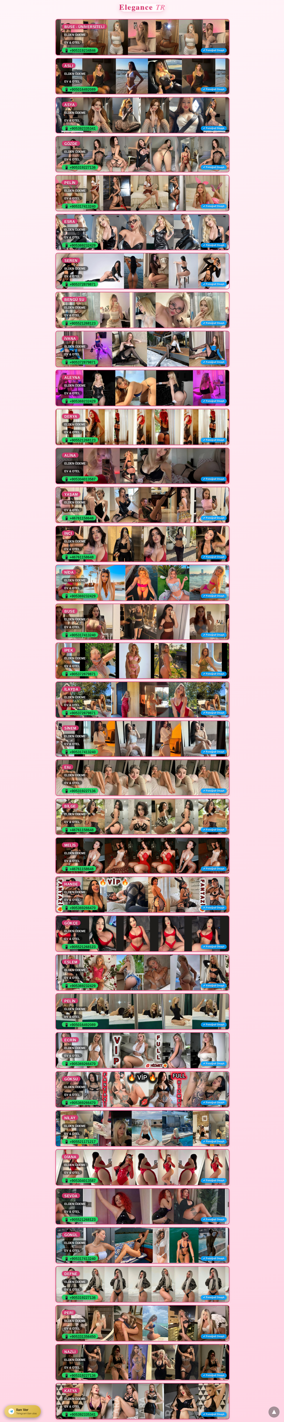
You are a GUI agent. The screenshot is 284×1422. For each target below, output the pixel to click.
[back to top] (274, 1412)
